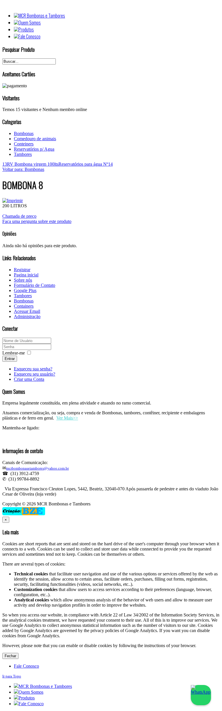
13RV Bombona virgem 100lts (30, 164)
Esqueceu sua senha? (33, 368)
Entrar (10, 359)
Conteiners (24, 143)
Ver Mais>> (67, 417)
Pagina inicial (26, 274)
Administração (27, 316)
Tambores (23, 154)
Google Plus (25, 290)
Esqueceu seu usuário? (34, 374)
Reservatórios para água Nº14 (85, 164)
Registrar (22, 269)
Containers (24, 306)
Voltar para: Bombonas (23, 169)
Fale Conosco (26, 666)
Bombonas (24, 133)
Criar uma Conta (29, 379)
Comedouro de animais (35, 138)
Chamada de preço (19, 216)
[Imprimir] (12, 200)
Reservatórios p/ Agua (34, 149)
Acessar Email (27, 311)
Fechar (10, 656)
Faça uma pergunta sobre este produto (36, 221)
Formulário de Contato (34, 285)
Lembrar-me (13, 352)
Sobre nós (23, 280)
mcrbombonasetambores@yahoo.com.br (37, 468)
